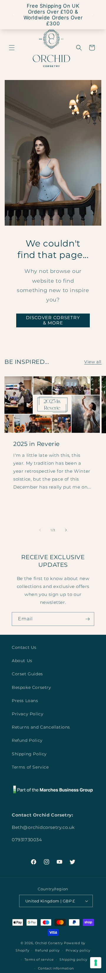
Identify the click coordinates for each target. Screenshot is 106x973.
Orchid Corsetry (49, 943)
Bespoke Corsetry (31, 687)
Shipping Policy (29, 754)
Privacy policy (78, 950)
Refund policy (47, 950)
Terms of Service (30, 767)
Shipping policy (73, 959)
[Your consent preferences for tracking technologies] (95, 962)
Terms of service (39, 959)
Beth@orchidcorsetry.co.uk (43, 827)
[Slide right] (65, 530)
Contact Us (24, 647)
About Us (22, 660)
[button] (11, 47)
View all (93, 361)
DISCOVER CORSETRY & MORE (53, 320)
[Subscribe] (87, 619)
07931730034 (27, 839)
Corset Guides (27, 674)
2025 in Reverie (36, 443)
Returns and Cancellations (41, 727)
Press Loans (25, 700)
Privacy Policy (27, 714)
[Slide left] (40, 530)
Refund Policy (27, 740)
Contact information (56, 968)
